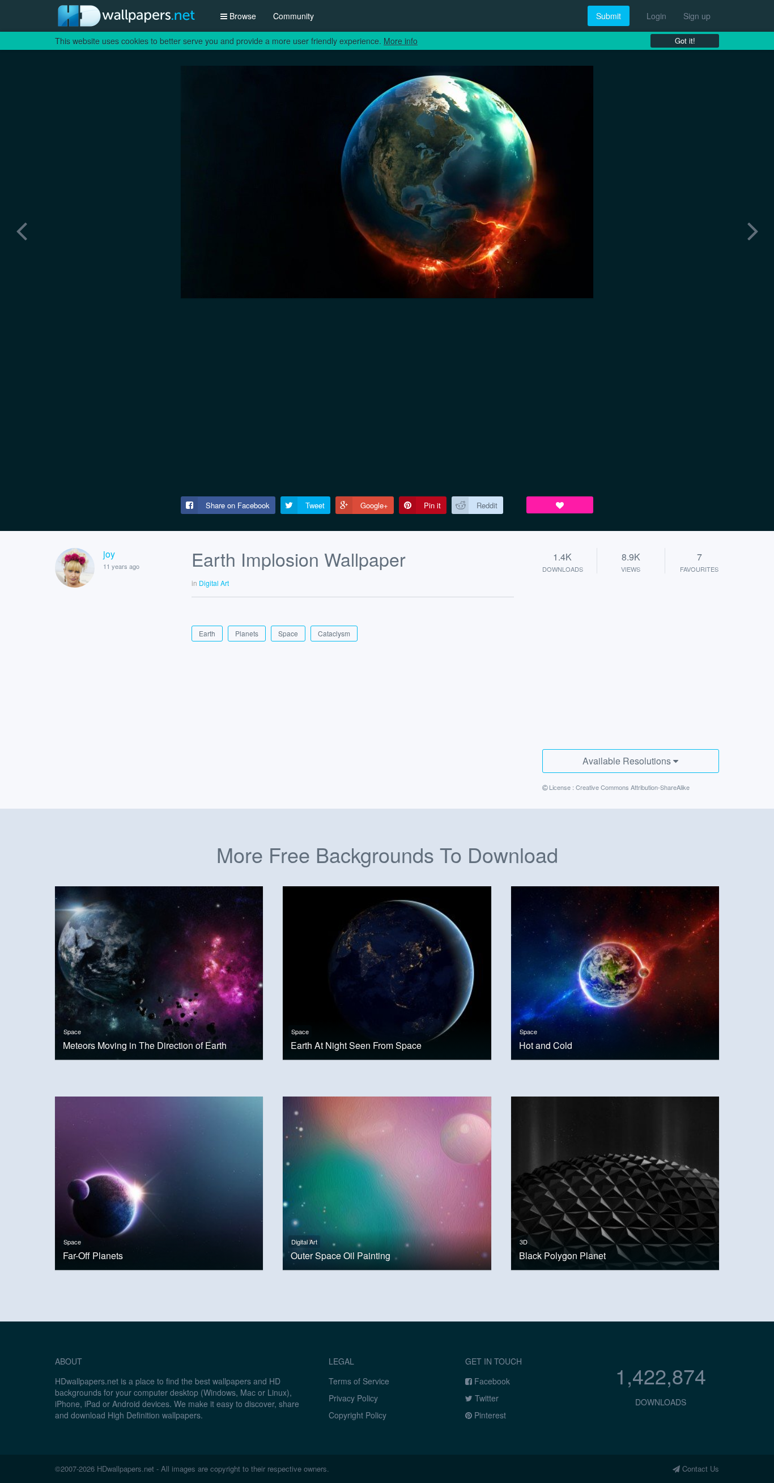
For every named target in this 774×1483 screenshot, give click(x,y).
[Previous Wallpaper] (21, 229)
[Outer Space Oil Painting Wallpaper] (387, 1182)
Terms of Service (359, 1381)
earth (207, 633)
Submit (608, 16)
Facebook (491, 1381)
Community (293, 16)
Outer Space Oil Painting (340, 1256)
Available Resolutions (627, 760)
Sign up (697, 16)
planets (246, 633)
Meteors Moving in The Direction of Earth (145, 1045)
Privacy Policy (353, 1398)
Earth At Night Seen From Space (356, 1045)
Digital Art (304, 1241)
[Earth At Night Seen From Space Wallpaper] (387, 972)
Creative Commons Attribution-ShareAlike (633, 787)
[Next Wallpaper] (753, 229)
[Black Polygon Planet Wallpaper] (615, 1182)
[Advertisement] (387, 397)
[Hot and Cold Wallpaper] (615, 972)
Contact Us (699, 1468)
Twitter (486, 1398)
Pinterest (489, 1415)
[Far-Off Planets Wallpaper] (159, 1182)
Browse (241, 16)
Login (656, 16)
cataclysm (334, 633)
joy (109, 553)
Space (72, 1031)
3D (524, 1241)
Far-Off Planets (93, 1256)
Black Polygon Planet (562, 1256)
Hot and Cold (545, 1045)
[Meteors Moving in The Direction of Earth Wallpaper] (159, 972)
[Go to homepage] (126, 16)
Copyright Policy (357, 1415)
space (288, 633)
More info (401, 40)
